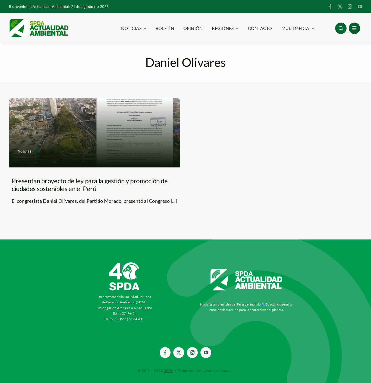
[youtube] (360, 6)
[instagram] (350, 6)
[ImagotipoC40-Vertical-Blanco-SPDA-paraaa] (124, 264)
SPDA (168, 370)
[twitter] (340, 6)
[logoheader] (38, 21)
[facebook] (330, 6)
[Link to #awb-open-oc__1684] (354, 28)
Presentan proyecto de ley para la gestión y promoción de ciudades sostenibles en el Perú (90, 184)
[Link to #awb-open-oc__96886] (341, 28)
